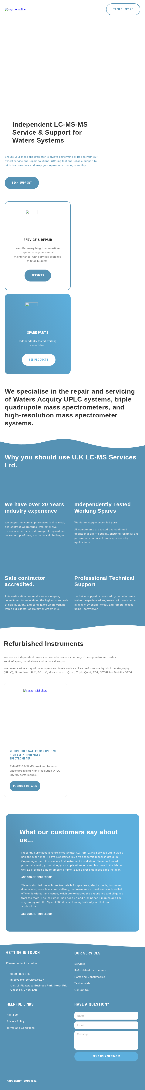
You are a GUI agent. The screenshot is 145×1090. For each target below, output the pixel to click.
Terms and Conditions (21, 1027)
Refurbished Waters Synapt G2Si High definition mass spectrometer (33, 755)
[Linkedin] (8, 997)
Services (79, 963)
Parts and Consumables (89, 976)
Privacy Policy (15, 1021)
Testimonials (82, 983)
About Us (12, 1014)
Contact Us (81, 989)
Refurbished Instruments (90, 970)
